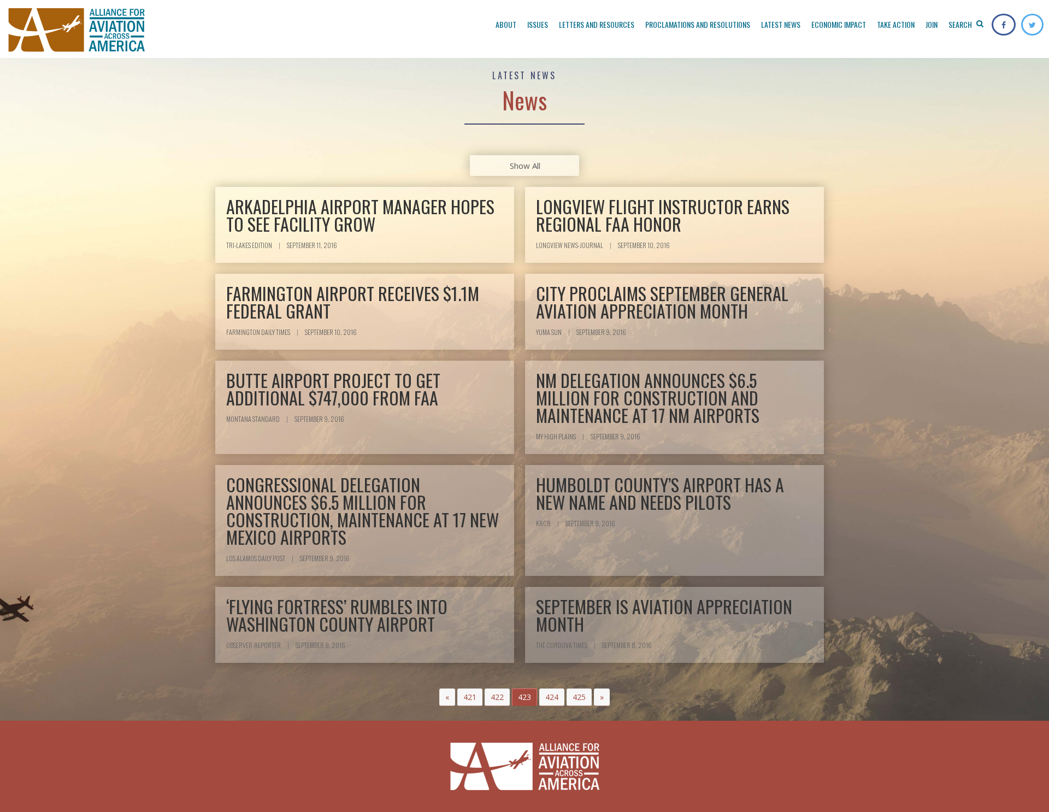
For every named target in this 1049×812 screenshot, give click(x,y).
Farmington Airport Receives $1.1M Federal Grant (352, 301)
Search (961, 24)
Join (932, 24)
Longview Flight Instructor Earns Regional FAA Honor (662, 215)
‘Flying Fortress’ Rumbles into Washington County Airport (336, 615)
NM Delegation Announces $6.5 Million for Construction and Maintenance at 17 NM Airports (647, 397)
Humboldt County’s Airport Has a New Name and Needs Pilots (660, 493)
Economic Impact (838, 24)
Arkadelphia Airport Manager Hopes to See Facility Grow (360, 215)
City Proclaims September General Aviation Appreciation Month (662, 301)
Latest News (780, 24)
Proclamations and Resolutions (697, 24)
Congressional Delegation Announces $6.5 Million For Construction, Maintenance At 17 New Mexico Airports (362, 511)
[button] (447, 697)
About (506, 24)
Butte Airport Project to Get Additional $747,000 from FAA (333, 388)
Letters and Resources (596, 24)
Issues (537, 24)
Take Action (896, 24)
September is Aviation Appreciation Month (664, 615)
